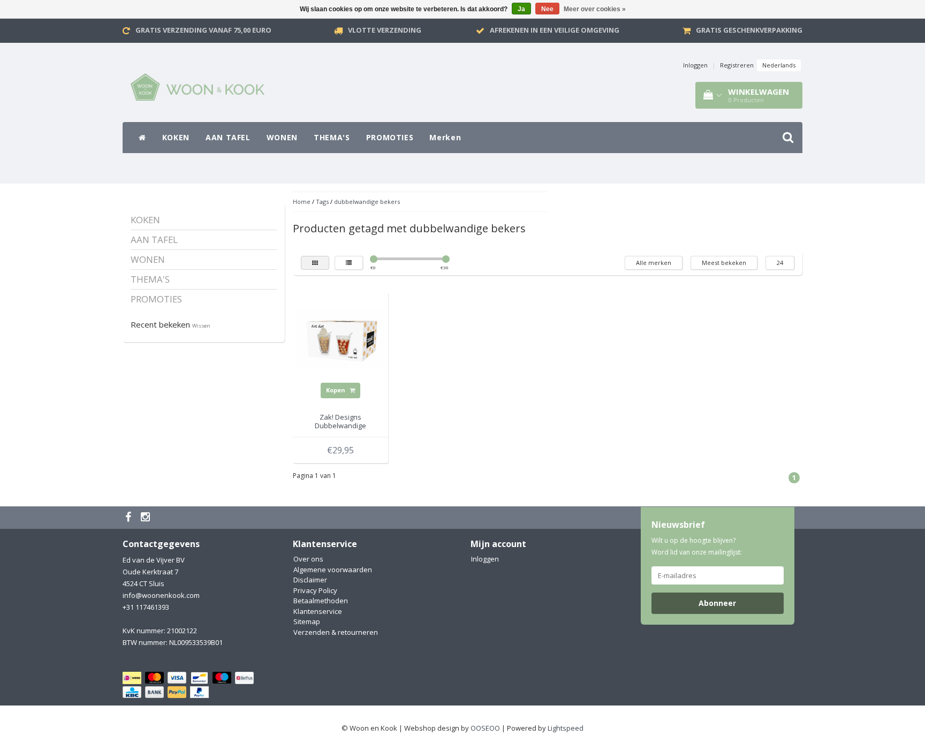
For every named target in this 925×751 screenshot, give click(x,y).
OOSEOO (485, 728)
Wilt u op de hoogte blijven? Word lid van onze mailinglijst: (696, 546)
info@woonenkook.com (161, 595)
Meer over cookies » (595, 9)
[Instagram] (147, 518)
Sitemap (306, 621)
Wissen (201, 325)
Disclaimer (310, 580)
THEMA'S (332, 137)
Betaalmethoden (320, 600)
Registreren (737, 65)
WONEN (282, 137)
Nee (547, 9)
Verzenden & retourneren (335, 632)
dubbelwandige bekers (367, 202)
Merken (445, 137)
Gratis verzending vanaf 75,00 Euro (203, 30)
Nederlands (778, 65)
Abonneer (717, 603)
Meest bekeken (724, 263)
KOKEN (175, 137)
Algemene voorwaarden (332, 569)
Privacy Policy (315, 590)
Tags (322, 202)
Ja (521, 9)
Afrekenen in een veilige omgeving (554, 30)
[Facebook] (129, 518)
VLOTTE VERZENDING (384, 30)
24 (780, 263)
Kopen (336, 390)
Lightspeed (565, 728)
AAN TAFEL (228, 137)
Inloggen (695, 65)
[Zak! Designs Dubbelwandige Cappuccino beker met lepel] (340, 338)
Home (301, 202)
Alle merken (653, 263)
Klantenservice (317, 611)
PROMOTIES (390, 137)
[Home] (142, 137)
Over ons (308, 559)
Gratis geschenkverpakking (749, 30)
